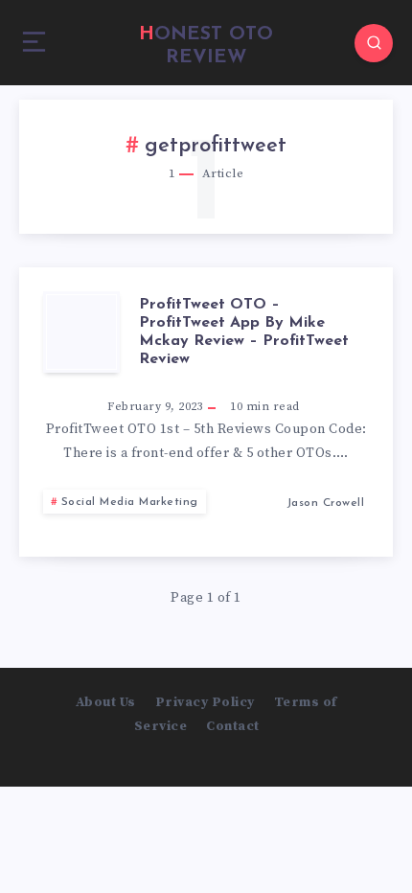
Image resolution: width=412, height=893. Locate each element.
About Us (106, 702)
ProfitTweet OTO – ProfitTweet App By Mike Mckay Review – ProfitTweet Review (244, 332)
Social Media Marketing (129, 502)
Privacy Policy (205, 702)
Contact (233, 726)
